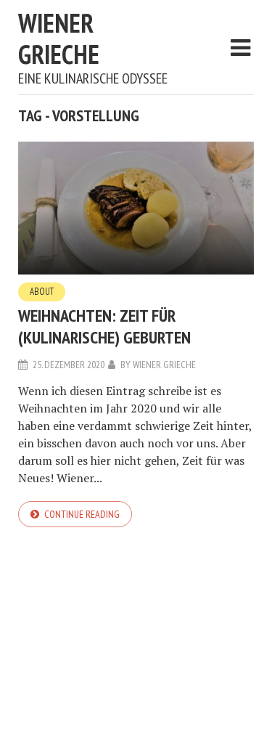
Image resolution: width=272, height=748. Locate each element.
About (42, 291)
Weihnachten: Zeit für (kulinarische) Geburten (104, 326)
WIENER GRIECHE (58, 38)
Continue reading (82, 514)
